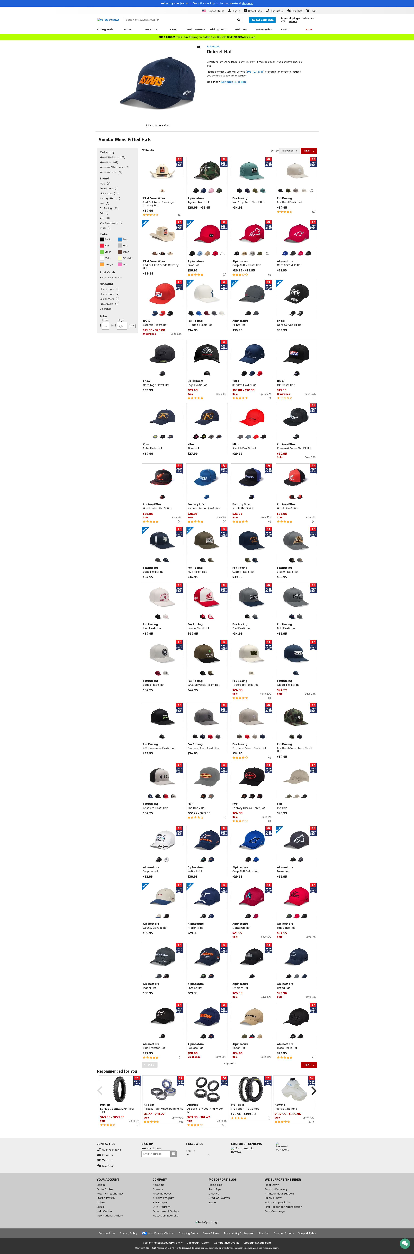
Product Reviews (219, 1198)
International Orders (110, 1215)
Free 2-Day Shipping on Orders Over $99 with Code (207, 37)
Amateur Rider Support (279, 1193)
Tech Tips (215, 1189)
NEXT (307, 150)
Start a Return (106, 1198)
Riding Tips (215, 1185)
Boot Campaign (275, 1211)
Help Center (104, 1211)
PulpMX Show (273, 1198)
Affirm (101, 1202)
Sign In (101, 1185)
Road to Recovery (276, 1189)
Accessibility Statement (239, 1233)
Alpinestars (213, 46)
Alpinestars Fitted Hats (233, 81)
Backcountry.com (198, 1243)
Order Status (105, 1189)
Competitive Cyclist (226, 1243)
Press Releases (162, 1193)
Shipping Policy (188, 1233)
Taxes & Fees (210, 1233)
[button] (295, 10)
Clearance (106, 308)
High (117, 322)
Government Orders (166, 1211)
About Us (158, 1185)
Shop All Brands (284, 1233)
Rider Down (272, 1185)
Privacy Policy (128, 1233)
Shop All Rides (307, 1233)
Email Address (151, 1148)
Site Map (263, 1233)
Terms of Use (106, 1233)
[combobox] (289, 151)
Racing (213, 1202)
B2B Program (161, 1202)
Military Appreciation (278, 1202)
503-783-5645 (255, 71)
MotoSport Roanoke (165, 1215)
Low (104, 322)
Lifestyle (214, 1193)
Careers (158, 1189)
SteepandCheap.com (257, 1243)
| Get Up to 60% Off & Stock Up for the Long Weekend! (207, 3)
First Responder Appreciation (283, 1207)
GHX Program (161, 1207)
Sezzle (101, 1207)
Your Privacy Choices (161, 1233)
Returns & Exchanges (110, 1193)
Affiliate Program (163, 1198)
